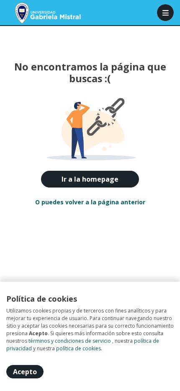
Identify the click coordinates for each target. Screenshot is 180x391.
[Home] (36, 12)
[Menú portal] (165, 12)
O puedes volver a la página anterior (90, 202)
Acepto (25, 371)
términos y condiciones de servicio (69, 340)
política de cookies (78, 348)
